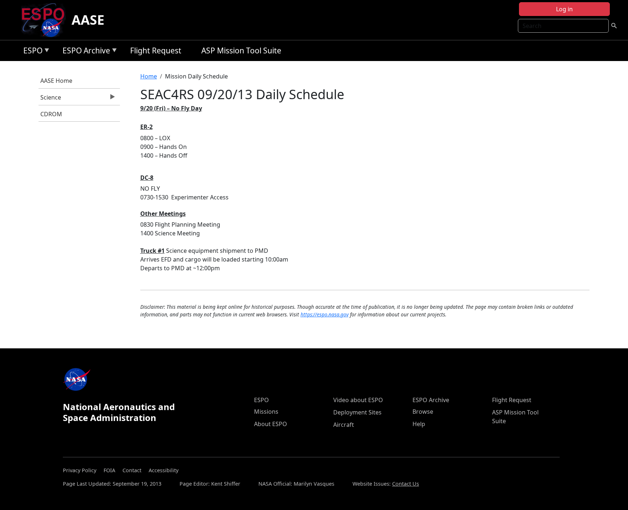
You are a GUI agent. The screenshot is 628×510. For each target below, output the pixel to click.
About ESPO (270, 424)
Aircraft (343, 425)
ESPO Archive (84, 51)
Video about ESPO (358, 400)
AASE (88, 20)
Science (50, 99)
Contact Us (405, 483)
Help (418, 424)
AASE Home (56, 81)
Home (148, 76)
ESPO (31, 51)
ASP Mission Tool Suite (241, 50)
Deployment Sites (357, 412)
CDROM (51, 114)
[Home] (46, 20)
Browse (422, 412)
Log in (564, 9)
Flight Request (155, 50)
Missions (266, 412)
